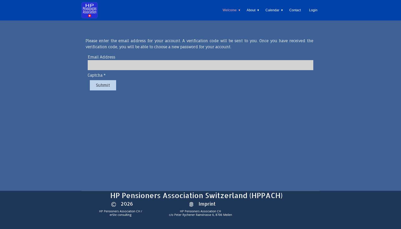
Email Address (101, 57)
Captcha (97, 75)
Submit (103, 85)
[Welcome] (89, 10)
